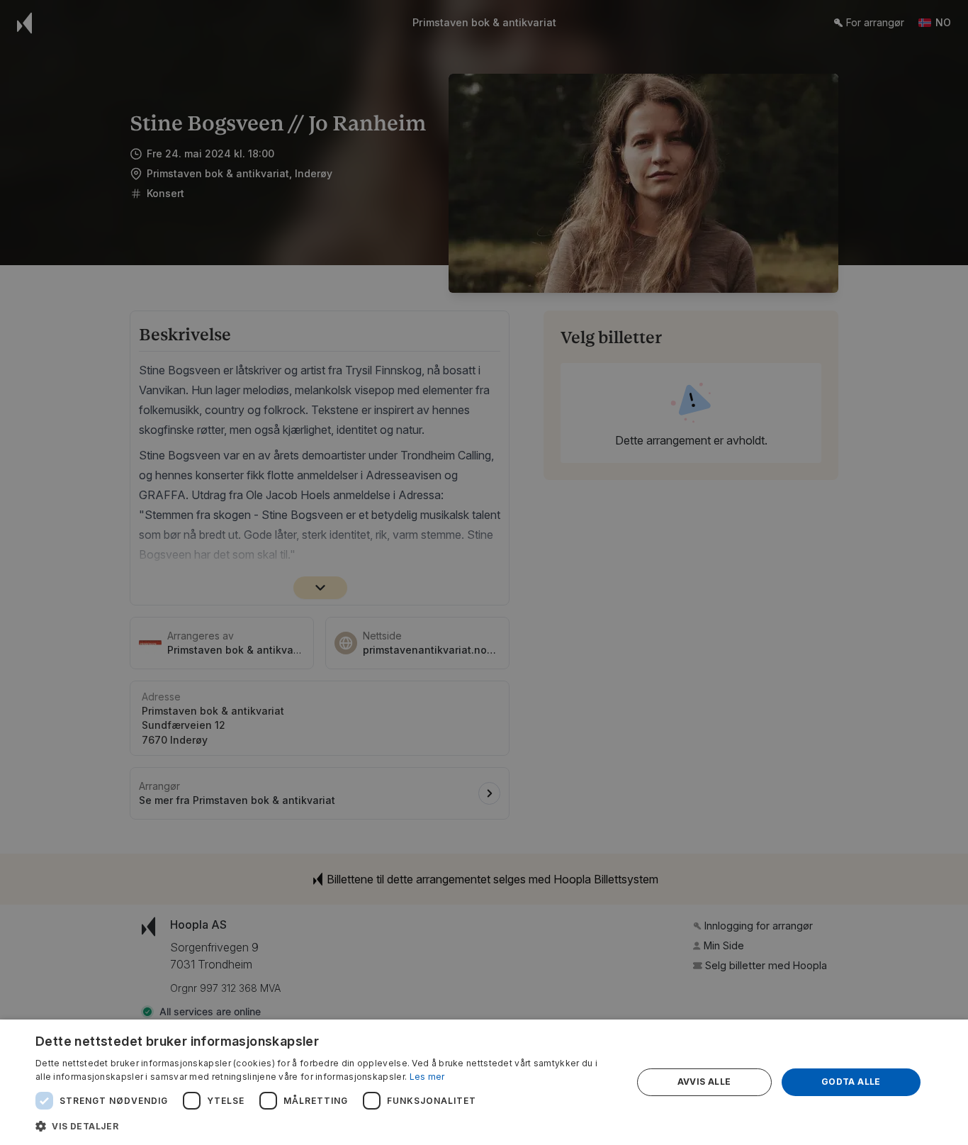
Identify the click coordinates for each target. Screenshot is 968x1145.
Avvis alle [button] (704, 1081)
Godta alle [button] (851, 1081)
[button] (324, 1125)
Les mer (427, 1076)
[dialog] (484, 1082)
